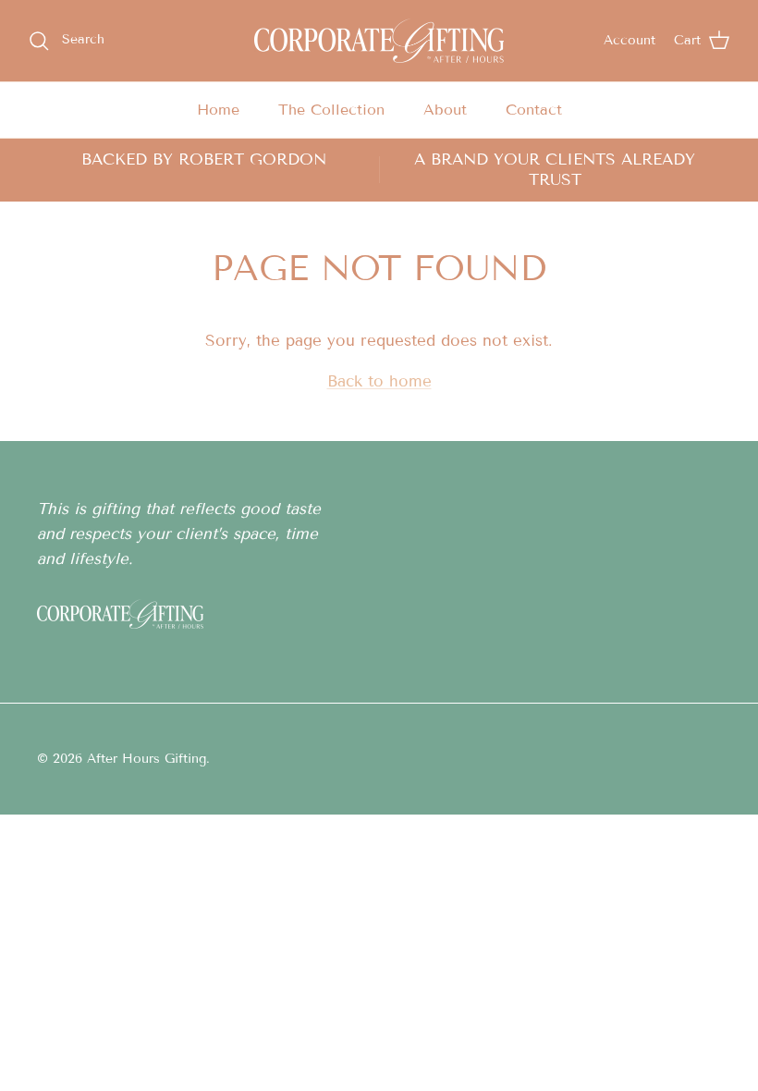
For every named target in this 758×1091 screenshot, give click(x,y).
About (445, 109)
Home (218, 109)
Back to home (379, 381)
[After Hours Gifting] (379, 40)
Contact (534, 109)
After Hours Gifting (146, 758)
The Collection (331, 109)
